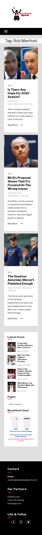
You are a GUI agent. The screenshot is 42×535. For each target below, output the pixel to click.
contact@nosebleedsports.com (22, 480)
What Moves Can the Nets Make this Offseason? (25, 385)
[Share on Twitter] (6, 54)
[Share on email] (6, 62)
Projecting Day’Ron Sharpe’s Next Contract (25, 345)
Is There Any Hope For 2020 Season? (18, 93)
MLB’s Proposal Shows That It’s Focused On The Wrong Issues (19, 183)
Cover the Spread (16, 500)
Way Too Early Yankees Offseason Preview (23, 358)
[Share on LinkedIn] (6, 58)
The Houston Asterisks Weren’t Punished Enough (21, 279)
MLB (10, 85)
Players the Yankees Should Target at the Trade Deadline (24, 372)
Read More (13, 125)
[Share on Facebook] (6, 50)
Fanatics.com (14, 497)
